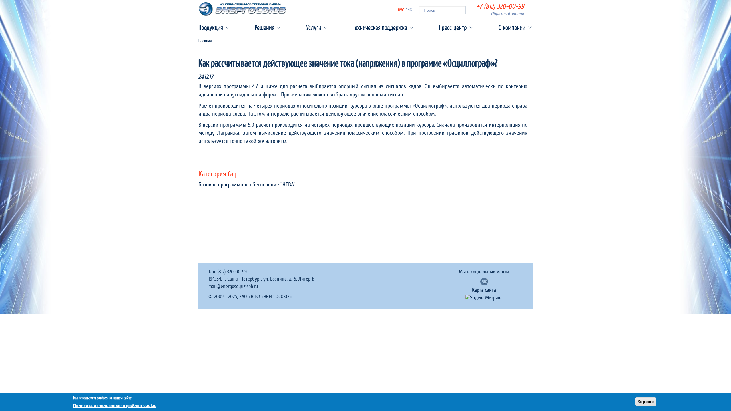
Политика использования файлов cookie (114, 405)
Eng (408, 10)
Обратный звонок (507, 13)
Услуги (313, 27)
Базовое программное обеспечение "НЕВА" (247, 185)
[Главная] (242, 9)
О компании (512, 27)
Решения (264, 27)
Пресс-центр (453, 27)
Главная (205, 40)
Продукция (210, 27)
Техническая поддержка (380, 27)
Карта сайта (484, 290)
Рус (401, 10)
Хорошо (646, 401)
